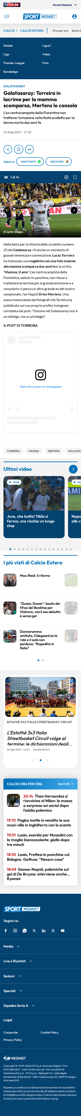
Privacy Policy (12, 1040)
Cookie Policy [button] (49, 1032)
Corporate (10, 1032)
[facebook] (5, 930)
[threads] (53, 930)
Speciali (9, 991)
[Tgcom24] (11, 5)
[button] (40, 16)
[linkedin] (43, 930)
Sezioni (8, 976)
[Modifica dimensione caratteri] (29, 149)
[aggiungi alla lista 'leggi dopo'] (18, 149)
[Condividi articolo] (7, 149)
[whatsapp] (24, 930)
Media (8, 946)
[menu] (6, 16)
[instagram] (15, 930)
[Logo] (40, 16)
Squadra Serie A (15, 1005)
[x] (34, 930)
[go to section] (73, 469)
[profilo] (74, 16)
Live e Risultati (14, 961)
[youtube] (62, 930)
